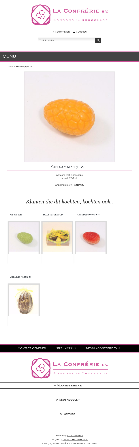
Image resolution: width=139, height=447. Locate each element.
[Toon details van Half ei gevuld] (57, 238)
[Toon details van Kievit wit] (23, 238)
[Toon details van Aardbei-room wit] (91, 238)
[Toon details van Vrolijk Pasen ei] (23, 300)
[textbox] (66, 40)
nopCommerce (75, 435)
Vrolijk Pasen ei (20, 277)
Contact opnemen (32, 348)
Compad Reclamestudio (75, 439)
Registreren (62, 32)
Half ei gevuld (53, 215)
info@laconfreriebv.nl (103, 348)
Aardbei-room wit (88, 215)
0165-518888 (66, 348)
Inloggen (81, 32)
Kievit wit (16, 215)
